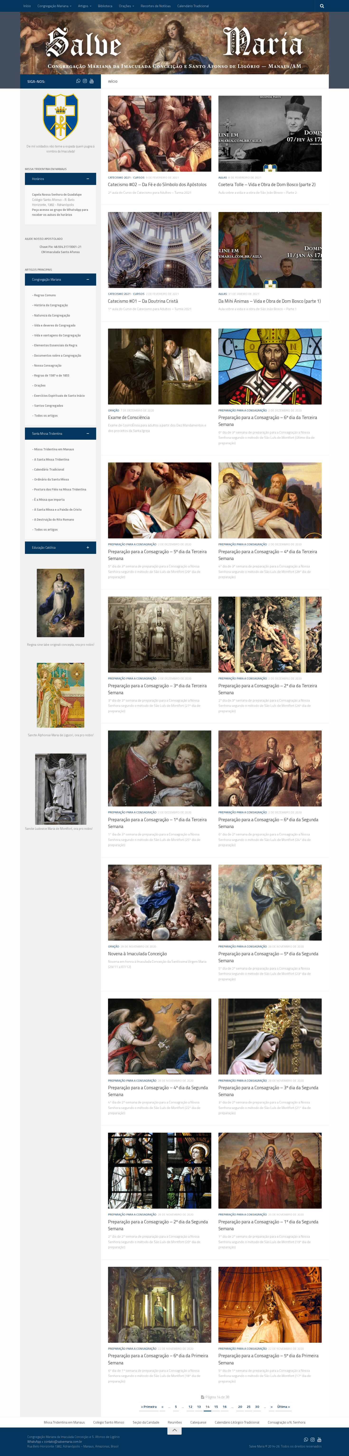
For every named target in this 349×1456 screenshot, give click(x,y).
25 (248, 1406)
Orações (125, 5)
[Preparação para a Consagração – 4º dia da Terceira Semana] (270, 500)
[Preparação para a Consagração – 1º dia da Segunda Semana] (270, 1171)
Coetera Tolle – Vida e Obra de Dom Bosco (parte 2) (267, 184)
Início (27, 5)
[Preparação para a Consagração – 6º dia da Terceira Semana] (270, 367)
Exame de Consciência (129, 417)
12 (190, 1406)
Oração (113, 410)
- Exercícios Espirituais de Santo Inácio (58, 395)
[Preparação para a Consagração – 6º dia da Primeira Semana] (159, 1305)
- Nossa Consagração (46, 365)
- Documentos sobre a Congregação (56, 355)
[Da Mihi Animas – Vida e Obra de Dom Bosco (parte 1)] (270, 250)
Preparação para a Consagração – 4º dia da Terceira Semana (267, 555)
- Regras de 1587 (44, 375)
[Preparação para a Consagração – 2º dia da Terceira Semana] (270, 635)
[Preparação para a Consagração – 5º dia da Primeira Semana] (270, 1305)
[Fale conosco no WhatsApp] (78, 81)
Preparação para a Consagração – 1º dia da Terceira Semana (157, 823)
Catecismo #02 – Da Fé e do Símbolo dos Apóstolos (157, 184)
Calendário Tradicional (193, 5)
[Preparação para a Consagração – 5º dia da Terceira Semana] (159, 500)
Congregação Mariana (53, 5)
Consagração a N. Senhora (286, 1422)
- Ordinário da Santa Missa (50, 479)
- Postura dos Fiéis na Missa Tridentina (59, 489)
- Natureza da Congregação (51, 315)
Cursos (139, 177)
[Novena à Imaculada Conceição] (159, 903)
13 (199, 1406)
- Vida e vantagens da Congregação (56, 335)
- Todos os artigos (45, 415)
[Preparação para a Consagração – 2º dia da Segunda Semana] (159, 1171)
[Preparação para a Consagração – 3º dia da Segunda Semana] (270, 1036)
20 (240, 1406)
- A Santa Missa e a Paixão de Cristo (57, 509)
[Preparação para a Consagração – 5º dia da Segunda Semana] (270, 903)
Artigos (83, 5)
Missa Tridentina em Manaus (64, 1422)
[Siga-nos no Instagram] (84, 81)
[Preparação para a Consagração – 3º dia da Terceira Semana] (159, 635)
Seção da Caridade (146, 1422)
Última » (283, 1406)
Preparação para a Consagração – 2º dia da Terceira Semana (267, 689)
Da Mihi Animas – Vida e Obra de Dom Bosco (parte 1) (269, 301)
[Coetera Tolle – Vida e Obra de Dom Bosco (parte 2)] (270, 134)
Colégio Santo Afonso (108, 1422)
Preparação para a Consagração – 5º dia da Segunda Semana (268, 957)
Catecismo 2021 (119, 177)
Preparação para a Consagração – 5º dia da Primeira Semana (268, 1359)
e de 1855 (62, 375)
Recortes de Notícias (156, 5)
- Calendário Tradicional (48, 469)
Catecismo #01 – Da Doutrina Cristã (143, 301)
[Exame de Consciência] (159, 367)
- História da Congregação (50, 305)
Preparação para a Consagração (242, 410)
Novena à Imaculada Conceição (137, 953)
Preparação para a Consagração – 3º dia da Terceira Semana (157, 689)
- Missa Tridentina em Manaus (53, 449)
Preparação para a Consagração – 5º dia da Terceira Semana (157, 555)
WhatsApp (34, 1441)
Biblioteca (105, 5)
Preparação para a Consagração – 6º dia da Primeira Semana (158, 1359)
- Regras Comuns (44, 295)
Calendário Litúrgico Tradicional (237, 1422)
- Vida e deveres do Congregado (53, 325)
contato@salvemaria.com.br (63, 1441)
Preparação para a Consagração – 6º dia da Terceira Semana (267, 421)
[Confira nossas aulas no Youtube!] (91, 81)
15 (216, 1406)
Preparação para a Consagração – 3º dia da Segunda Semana (268, 1091)
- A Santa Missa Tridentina (50, 459)
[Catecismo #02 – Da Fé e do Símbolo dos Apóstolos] (159, 134)
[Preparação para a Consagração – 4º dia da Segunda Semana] (159, 1036)
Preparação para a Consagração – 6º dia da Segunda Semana (268, 823)
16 (224, 1406)
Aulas (222, 177)
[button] (60, 179)
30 (257, 1406)
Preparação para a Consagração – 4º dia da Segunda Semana (158, 1091)
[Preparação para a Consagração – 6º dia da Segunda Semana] (270, 768)
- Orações (39, 385)
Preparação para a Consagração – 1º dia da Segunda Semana (268, 1225)
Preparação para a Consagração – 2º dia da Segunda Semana (158, 1225)
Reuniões (175, 1422)
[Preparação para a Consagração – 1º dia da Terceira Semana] (159, 768)
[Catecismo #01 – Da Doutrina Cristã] (159, 250)
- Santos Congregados (47, 405)
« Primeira (149, 1406)
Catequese (198, 1422)
